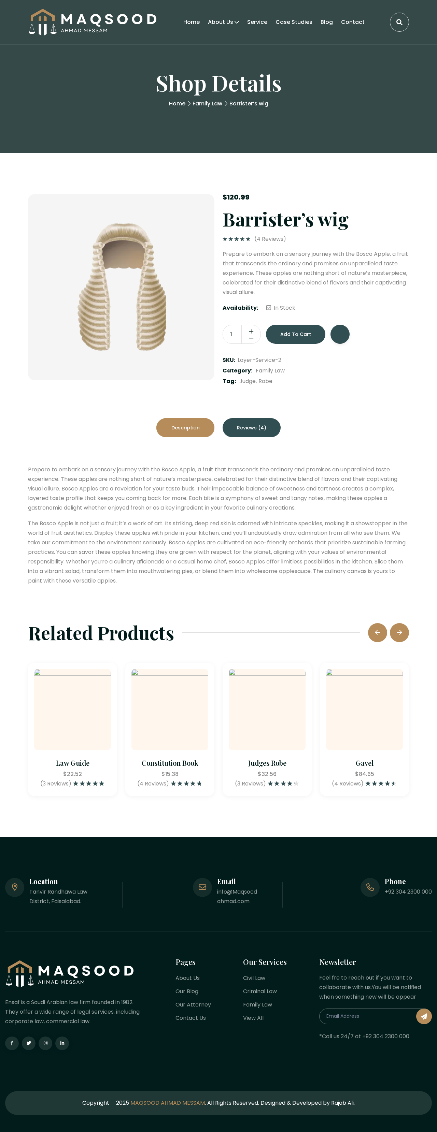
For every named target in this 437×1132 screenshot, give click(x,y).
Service (257, 22)
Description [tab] (185, 427)
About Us (220, 22)
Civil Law (254, 978)
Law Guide (72, 762)
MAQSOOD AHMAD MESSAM (167, 1103)
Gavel (364, 762)
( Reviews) (270, 239)
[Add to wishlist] (340, 334)
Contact (353, 22)
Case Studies (294, 22)
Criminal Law (260, 991)
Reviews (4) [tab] (251, 427)
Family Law (207, 103)
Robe (265, 381)
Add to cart (295, 334)
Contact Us (190, 1017)
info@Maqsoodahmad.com (237, 896)
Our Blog (186, 991)
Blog (327, 22)
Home (191, 22)
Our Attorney (193, 1004)
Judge (247, 381)
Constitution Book (170, 762)
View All (253, 1017)
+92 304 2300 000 (408, 892)
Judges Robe (267, 762)
